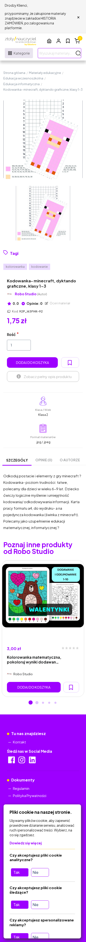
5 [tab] (55, 703)
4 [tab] (49, 703)
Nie (35, 872)
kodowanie (39, 266)
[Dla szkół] (49, 40)
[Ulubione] (68, 41)
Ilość (11, 334)
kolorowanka (15, 266)
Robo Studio (31, 294)
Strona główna (14, 73)
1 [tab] (30, 703)
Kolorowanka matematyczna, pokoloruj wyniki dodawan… (34, 659)
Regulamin (21, 788)
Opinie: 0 (34, 303)
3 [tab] (43, 703)
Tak (16, 872)
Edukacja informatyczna (21, 84)
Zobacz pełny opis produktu (48, 376)
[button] (58, 40)
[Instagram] (22, 761)
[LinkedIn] (33, 761)
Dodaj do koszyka (32, 362)
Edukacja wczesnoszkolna (23, 78)
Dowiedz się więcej (26, 843)
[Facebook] (12, 761)
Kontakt (19, 742)
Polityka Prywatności (29, 795)
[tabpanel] (43, 628)
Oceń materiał (59, 303)
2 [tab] (36, 703)
